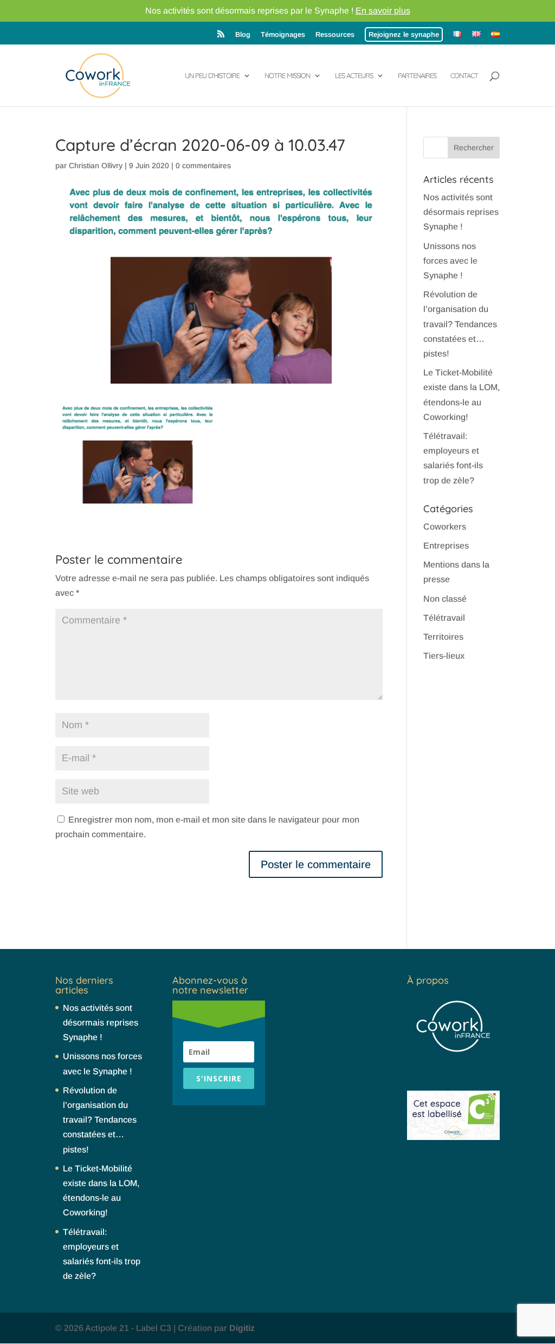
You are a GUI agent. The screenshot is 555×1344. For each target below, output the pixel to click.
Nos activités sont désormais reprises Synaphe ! (461, 212)
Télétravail (444, 617)
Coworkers (444, 526)
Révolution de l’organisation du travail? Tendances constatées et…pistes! (460, 324)
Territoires (443, 636)
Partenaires (417, 76)
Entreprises (446, 545)
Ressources (334, 34)
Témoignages (283, 34)
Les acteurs (354, 76)
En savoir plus (383, 10)
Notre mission (287, 76)
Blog (242, 34)
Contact (464, 76)
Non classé (445, 598)
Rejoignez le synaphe (404, 34)
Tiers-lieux (443, 655)
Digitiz (242, 1328)
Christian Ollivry (95, 165)
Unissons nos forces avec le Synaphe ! (450, 260)
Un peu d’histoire (212, 76)
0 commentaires (203, 165)
